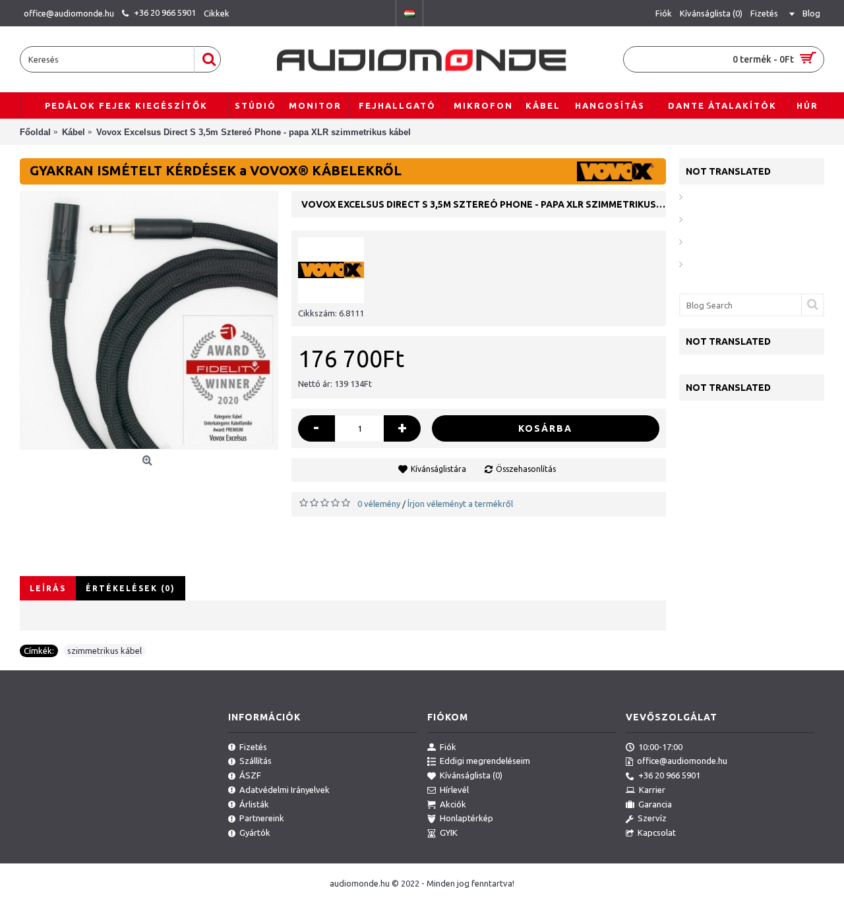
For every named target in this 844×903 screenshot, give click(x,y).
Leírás (48, 588)
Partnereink (261, 818)
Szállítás (255, 760)
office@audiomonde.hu (682, 760)
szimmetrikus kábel (104, 650)
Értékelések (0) (130, 588)
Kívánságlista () (471, 775)
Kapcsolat (657, 832)
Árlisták (254, 804)
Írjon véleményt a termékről (460, 503)
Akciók (453, 804)
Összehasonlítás (526, 469)
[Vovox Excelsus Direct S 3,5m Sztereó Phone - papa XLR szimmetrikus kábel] (149, 320)
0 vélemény (378, 503)
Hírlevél (454, 789)
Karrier (652, 789)
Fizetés (253, 746)
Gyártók (254, 832)
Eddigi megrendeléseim (485, 760)
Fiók (448, 746)
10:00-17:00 (660, 746)
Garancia (655, 804)
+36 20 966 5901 (669, 775)
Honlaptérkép (466, 818)
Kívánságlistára (438, 469)
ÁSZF (250, 775)
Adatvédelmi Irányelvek (284, 789)
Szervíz (652, 818)
